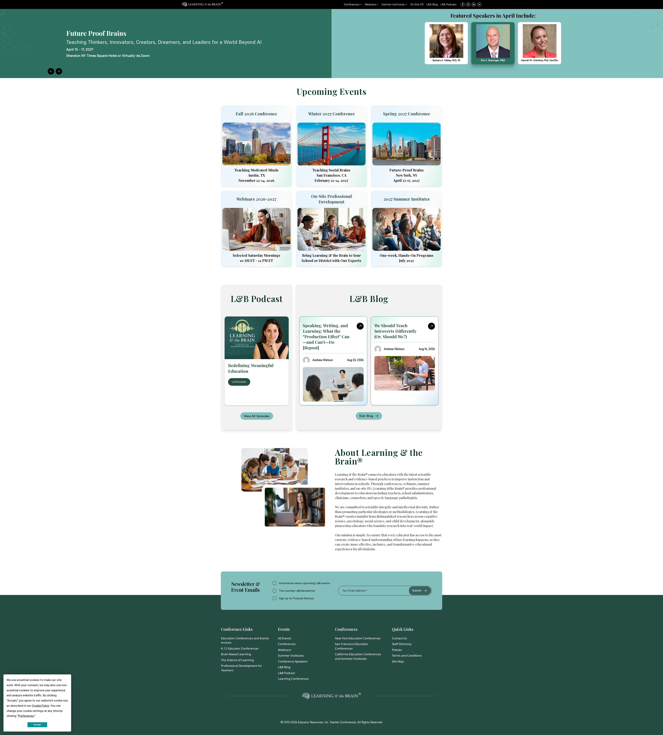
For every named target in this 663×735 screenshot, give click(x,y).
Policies (397, 650)
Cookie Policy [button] (40, 705)
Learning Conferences (293, 679)
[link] (331, 43)
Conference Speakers (293, 661)
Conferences (287, 644)
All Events (284, 638)
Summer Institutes (291, 655)
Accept (37, 724)
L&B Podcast (286, 673)
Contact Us (399, 638)
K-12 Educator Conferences (239, 648)
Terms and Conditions (407, 655)
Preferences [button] (26, 716)
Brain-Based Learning (236, 654)
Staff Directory (402, 644)
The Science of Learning (237, 660)
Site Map (398, 661)
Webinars (284, 650)
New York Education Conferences (358, 638)
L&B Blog (284, 667)
